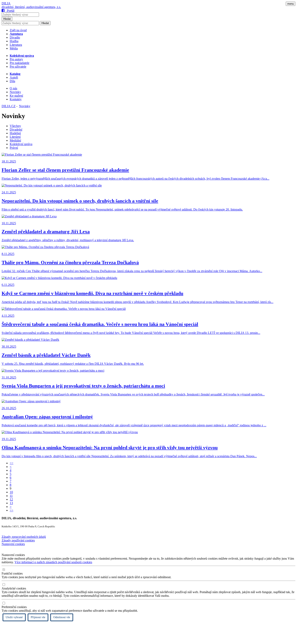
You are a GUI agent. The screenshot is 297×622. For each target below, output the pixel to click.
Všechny (15, 126)
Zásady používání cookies (18, 540)
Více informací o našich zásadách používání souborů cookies (53, 562)
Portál (9, 10)
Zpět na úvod (18, 30)
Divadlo (15, 37)
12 (11, 499)
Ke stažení (16, 95)
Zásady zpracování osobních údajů (24, 536)
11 (11, 495)
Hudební (15, 133)
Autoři (14, 77)
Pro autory (16, 59)
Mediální (15, 140)
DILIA (6, 3)
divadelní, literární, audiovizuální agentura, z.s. (31, 7)
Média (14, 48)
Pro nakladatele (19, 63)
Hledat (7, 18)
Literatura (16, 44)
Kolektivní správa (21, 144)
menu (290, 3)
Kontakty (16, 99)
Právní (14, 147)
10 (11, 492)
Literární (15, 136)
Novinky (15, 92)
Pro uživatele (18, 66)
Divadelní (16, 129)
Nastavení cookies (13, 544)
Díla (12, 81)
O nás (13, 88)
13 (11, 503)
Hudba (14, 41)
